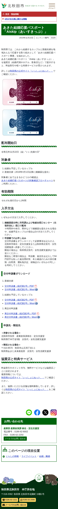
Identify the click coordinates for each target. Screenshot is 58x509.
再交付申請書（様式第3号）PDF (20, 313)
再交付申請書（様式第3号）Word (21, 317)
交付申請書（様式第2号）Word (20, 303)
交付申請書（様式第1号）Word (20, 289)
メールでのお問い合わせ (15, 438)
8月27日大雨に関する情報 (16, 19)
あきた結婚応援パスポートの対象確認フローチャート (27, 180)
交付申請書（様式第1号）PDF (19, 286)
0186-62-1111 (11, 500)
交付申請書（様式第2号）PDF (19, 300)
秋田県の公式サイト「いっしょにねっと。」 (31, 71)
